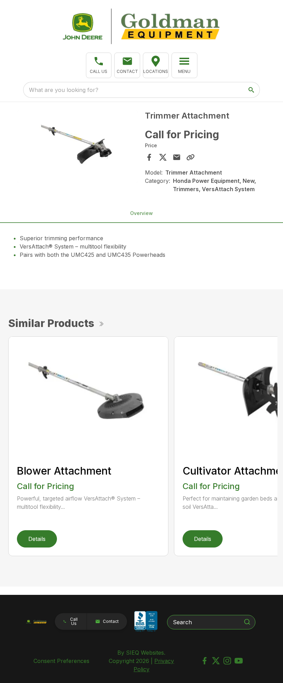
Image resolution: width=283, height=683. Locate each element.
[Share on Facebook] (149, 157)
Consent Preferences (61, 660)
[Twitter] (216, 661)
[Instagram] (227, 661)
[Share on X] (163, 157)
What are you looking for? (63, 89)
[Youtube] (238, 661)
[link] (156, 65)
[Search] (247, 621)
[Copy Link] (190, 157)
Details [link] (37, 538)
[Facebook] (204, 661)
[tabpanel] (77, 147)
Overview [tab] (141, 213)
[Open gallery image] (77, 146)
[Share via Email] (177, 157)
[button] (99, 65)
